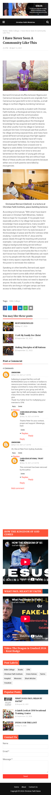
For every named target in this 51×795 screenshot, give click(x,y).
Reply (14, 406)
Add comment (17, 488)
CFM (6, 48)
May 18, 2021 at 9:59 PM (30, 416)
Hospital (7, 678)
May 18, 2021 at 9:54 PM (30, 463)
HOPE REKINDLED (24, 323)
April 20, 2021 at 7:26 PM (22, 445)
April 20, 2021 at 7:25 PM (22, 375)
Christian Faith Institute (13, 674)
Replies (16, 410)
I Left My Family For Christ (28, 335)
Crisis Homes (31, 674)
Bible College (14, 31)
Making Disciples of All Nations (30, 347)
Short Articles (30, 678)
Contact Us (33, 787)
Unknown (15, 373)
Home (5, 31)
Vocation (7, 683)
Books (20, 670)
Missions (17, 678)
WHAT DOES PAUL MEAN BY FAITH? (28, 700)
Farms (42, 674)
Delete (20, 406)
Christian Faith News (33, 791)
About (24, 787)
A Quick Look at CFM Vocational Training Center (30, 712)
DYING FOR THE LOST (26, 722)
